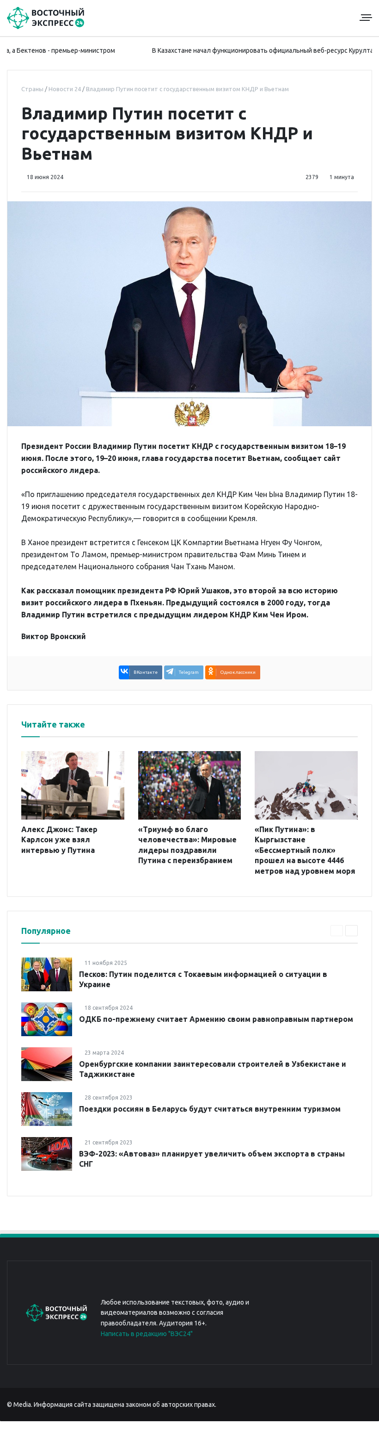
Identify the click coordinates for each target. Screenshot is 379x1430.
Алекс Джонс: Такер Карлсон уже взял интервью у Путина (59, 839)
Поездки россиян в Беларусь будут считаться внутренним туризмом (210, 1109)
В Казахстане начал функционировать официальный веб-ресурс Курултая (239, 50)
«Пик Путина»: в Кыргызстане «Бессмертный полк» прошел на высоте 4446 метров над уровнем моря (305, 850)
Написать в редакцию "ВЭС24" (147, 1333)
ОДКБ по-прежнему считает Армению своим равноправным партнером (216, 1019)
